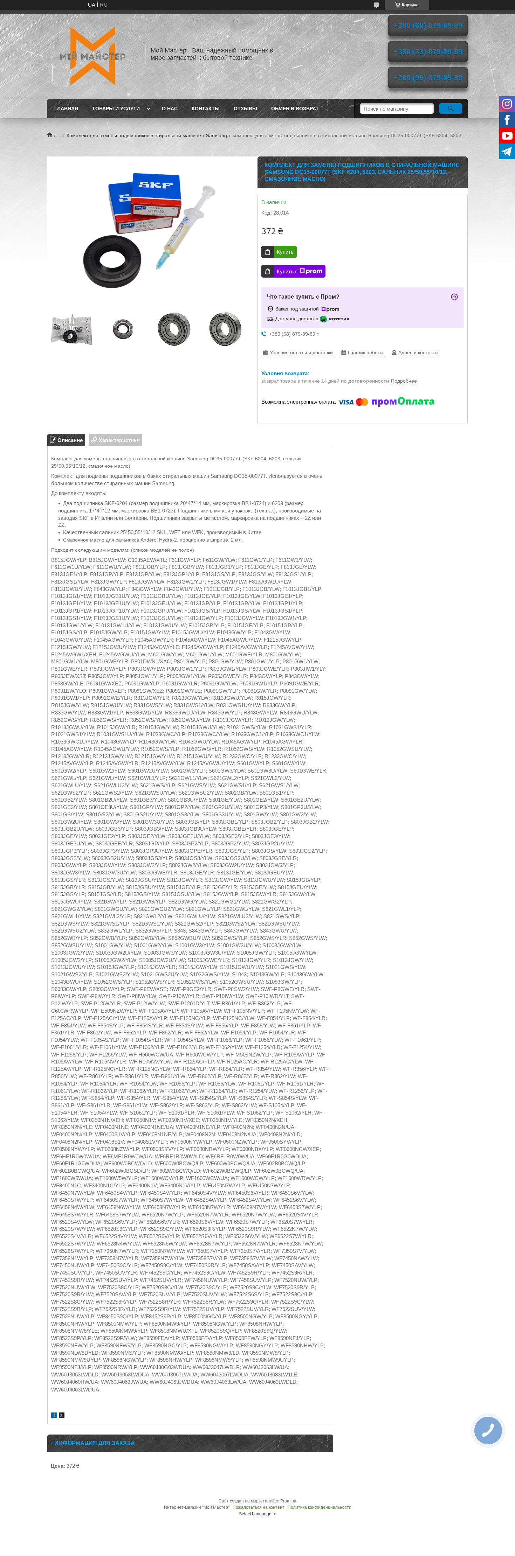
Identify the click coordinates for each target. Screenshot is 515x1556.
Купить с (287, 271)
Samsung (216, 135)
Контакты (206, 108)
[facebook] (54, 1416)
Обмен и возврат (295, 108)
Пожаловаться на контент (258, 1507)
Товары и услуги (116, 108)
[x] (61, 1416)
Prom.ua (288, 1501)
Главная (66, 108)
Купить (285, 252)
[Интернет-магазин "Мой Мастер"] (92, 54)
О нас (170, 108)
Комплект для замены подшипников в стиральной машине (134, 135)
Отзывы (245, 108)
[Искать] (450, 108)
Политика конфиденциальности (319, 1507)
